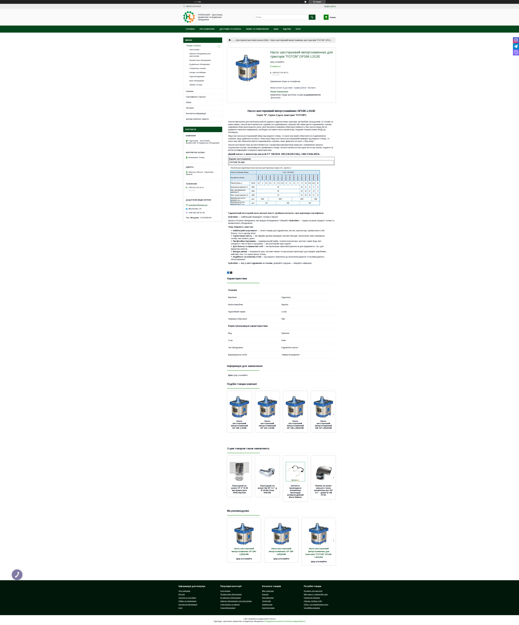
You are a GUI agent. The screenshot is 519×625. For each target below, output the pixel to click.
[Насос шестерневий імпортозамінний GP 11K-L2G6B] (267, 404)
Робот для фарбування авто (316, 604)
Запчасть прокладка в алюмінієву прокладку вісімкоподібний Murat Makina (295, 491)
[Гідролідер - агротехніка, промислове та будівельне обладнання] (189, 22)
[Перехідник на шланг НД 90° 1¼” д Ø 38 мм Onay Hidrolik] (267, 469)
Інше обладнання (196, 81)
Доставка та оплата (230, 29)
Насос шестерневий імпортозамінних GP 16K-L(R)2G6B (244, 551)
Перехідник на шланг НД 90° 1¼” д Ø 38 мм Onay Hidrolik (267, 489)
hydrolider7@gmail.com (197, 205)
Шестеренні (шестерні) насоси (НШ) (252, 40)
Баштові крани (268, 608)
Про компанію (207, 29)
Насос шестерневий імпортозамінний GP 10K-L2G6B (239, 424)
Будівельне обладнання (199, 64)
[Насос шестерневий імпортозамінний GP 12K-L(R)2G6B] (295, 404)
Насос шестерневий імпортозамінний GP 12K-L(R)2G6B (295, 424)
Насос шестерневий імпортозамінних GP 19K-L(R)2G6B (281, 551)
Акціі (276, 29)
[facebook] (228, 273)
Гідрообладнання (196, 76)
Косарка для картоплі (313, 591)
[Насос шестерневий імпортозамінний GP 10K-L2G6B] (239, 404)
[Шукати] (312, 17)
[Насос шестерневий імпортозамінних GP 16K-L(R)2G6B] (244, 531)
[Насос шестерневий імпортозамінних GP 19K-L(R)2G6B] (281, 531)
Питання (190, 108)
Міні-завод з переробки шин (316, 594)
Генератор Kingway (312, 598)
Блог (298, 29)
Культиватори (268, 598)
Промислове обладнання (200, 60)
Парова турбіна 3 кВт (313, 601)
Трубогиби (266, 601)
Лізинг (188, 102)
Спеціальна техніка (197, 68)
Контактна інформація (196, 113)
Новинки (189, 91)
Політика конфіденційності (295, 621)
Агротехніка (194, 50)
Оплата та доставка (187, 598)
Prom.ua (272, 619)
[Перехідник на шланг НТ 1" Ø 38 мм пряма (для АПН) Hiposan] (239, 469)
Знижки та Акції (195, 85)
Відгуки (287, 29)
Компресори (267, 604)
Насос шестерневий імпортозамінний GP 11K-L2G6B (267, 424)
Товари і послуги (193, 45)
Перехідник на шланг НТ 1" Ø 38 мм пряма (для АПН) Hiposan (239, 489)
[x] (231, 273)
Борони (265, 594)
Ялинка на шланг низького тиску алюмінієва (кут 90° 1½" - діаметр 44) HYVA (323, 490)
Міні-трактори (268, 591)
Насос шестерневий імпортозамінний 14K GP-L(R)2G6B (323, 424)
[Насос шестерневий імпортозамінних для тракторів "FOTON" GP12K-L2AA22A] (319, 531)
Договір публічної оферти (197, 119)
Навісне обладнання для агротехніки (199, 55)
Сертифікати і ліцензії (196, 97)
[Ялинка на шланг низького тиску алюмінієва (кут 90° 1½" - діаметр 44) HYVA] (323, 469)
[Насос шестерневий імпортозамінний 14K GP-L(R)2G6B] (323, 404)
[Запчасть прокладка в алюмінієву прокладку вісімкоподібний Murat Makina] (295, 469)
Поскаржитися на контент (274, 621)
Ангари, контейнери (197, 72)
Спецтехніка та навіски (230, 604)
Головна (190, 29)
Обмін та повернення (257, 29)
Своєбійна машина (312, 608)
